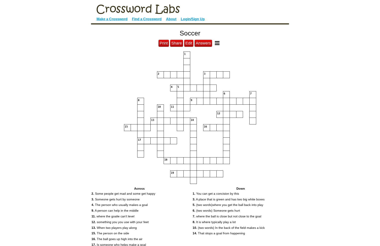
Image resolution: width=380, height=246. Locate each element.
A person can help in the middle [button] (115, 210)
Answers (203, 43)
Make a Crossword (112, 19)
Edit (188, 43)
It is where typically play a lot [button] (214, 222)
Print (164, 43)
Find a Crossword (147, 19)
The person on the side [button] (110, 233)
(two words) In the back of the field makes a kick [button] (229, 227)
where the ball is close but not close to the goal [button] (227, 216)
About (171, 19)
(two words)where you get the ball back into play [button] (228, 205)
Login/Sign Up (193, 19)
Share (176, 43)
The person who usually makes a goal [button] (119, 205)
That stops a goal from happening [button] (219, 233)
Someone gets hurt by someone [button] (115, 199)
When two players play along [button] (114, 227)
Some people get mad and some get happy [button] (123, 193)
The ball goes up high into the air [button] (116, 239)
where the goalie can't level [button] (112, 216)
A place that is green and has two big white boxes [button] (229, 199)
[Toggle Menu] (217, 43)
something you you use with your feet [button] (120, 222)
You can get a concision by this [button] (216, 193)
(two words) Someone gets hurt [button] (216, 210)
